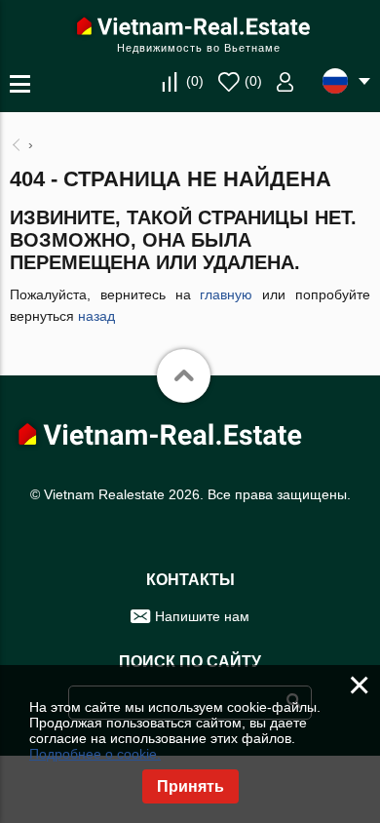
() (195, 81)
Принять (190, 786)
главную (226, 294)
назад (96, 316)
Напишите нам (202, 616)
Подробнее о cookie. (95, 754)
